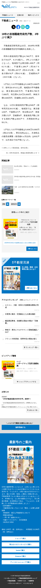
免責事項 (31, 581)
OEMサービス (22, 581)
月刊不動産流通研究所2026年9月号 (13, 403)
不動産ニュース (7, 15)
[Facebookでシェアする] (18, 27)
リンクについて (28, 583)
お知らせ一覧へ (33, 410)
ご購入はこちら (32, 248)
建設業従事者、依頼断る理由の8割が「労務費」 (22, 323)
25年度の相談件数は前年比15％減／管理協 (27, 176)
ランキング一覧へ (31, 347)
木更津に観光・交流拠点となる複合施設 (22, 315)
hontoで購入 (20, 550)
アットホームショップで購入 (20, 562)
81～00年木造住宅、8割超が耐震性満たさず (22, 153)
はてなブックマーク (31, 300)
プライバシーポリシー (15, 583)
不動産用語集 (11, 581)
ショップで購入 (20, 538)
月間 (21, 300)
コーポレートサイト (10, 578)
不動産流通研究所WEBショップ (28, 578)
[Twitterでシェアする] (14, 26)
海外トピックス (33, 15)
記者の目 (20, 15)
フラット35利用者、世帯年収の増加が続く (22, 340)
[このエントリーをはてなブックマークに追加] (27, 26)
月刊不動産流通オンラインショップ (17, 407)
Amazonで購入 (20, 556)
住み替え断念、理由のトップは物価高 (25, 166)
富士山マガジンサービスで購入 (20, 544)
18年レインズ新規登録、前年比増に (16, 148)
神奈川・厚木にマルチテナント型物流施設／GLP (22, 332)
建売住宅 (14, 204)
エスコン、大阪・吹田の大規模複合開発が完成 (22, 307)
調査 (4, 204)
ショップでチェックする (27, 382)
